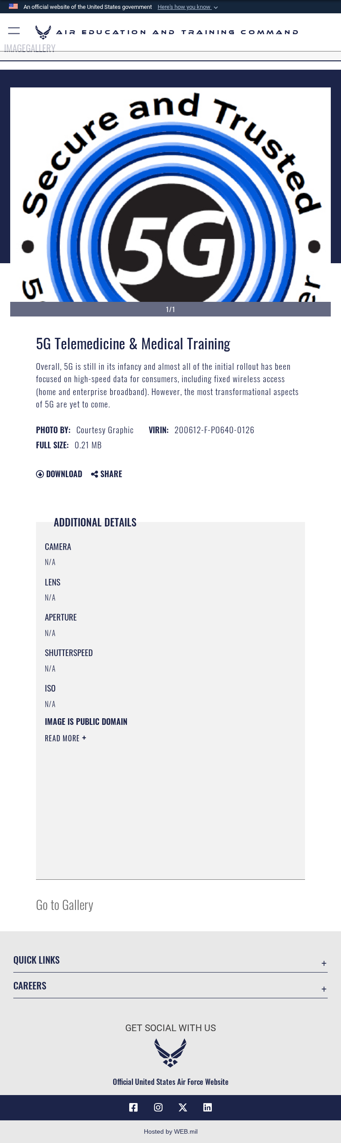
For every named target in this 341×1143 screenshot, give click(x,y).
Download (63, 473)
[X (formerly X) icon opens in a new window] (183, 1107)
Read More (63, 738)
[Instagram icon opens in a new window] (158, 1107)
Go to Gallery (64, 904)
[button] (189, 7)
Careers (29, 985)
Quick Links (36, 959)
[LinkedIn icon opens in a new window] (207, 1107)
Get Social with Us (170, 1028)
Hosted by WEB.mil (171, 1131)
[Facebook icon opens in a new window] (133, 1107)
